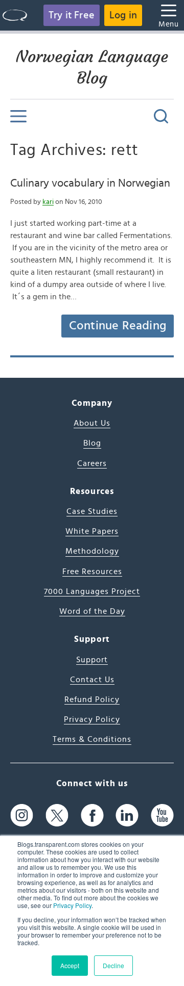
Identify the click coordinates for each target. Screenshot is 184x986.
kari (48, 201)
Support (92, 660)
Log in (123, 15)
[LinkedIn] (127, 815)
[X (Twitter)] (56, 815)
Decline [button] (113, 965)
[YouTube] (162, 815)
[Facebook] (92, 815)
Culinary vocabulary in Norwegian (90, 183)
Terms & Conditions (92, 739)
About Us (92, 423)
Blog (92, 443)
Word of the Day (92, 611)
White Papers (92, 531)
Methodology (92, 551)
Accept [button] (69, 965)
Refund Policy (92, 699)
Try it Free (72, 15)
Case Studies (92, 511)
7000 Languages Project (92, 591)
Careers (92, 463)
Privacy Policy (72, 905)
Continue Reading (117, 326)
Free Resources (92, 571)
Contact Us (92, 680)
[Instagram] (21, 815)
